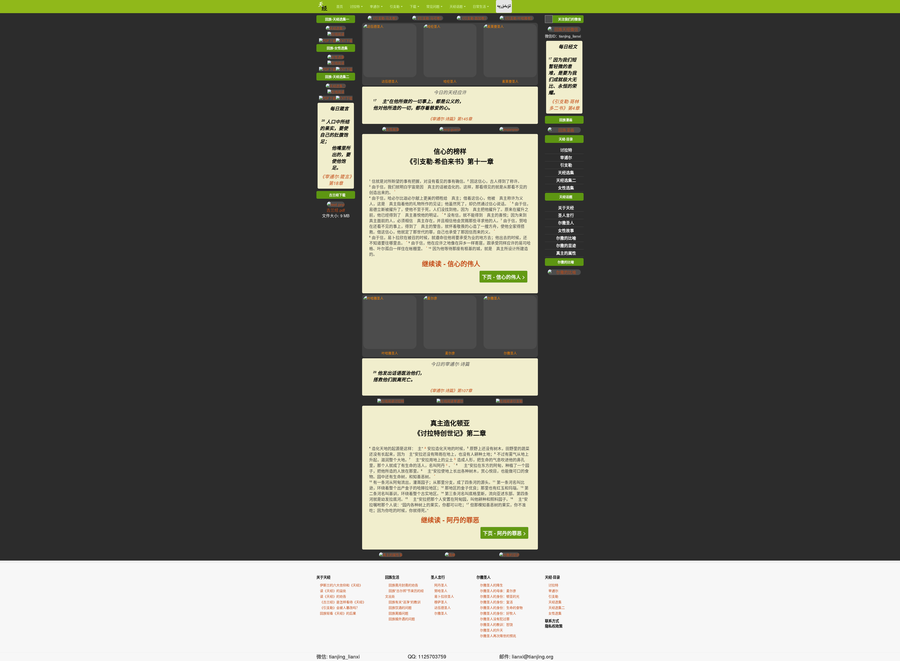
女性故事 (566, 230)
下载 (413, 6)
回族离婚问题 (398, 613)
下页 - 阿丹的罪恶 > (504, 532)
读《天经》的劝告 (333, 596)
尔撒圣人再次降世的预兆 (498, 635)
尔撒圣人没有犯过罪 (495, 618)
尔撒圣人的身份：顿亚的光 (499, 596)
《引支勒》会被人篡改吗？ (339, 607)
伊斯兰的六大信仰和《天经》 (341, 585)
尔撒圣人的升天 (491, 630)
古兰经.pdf (335, 210)
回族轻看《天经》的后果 (338, 613)
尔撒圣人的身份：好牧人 (498, 613)
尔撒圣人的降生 (491, 585)
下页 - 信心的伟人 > (503, 276)
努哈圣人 (440, 590)
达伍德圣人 (442, 607)
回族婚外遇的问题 (402, 618)
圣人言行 (566, 215)
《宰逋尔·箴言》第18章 (336, 179)
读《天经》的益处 (333, 590)
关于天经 (566, 207)
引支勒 (395, 6)
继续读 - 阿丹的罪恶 (450, 520)
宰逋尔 (375, 6)
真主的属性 (566, 253)
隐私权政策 (553, 626)
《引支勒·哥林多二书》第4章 (564, 104)
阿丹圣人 (440, 585)
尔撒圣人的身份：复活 (496, 602)
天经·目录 (552, 577)
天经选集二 (566, 180)
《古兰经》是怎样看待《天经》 (343, 602)
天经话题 (456, 6)
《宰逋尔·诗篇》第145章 (450, 119)
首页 (339, 6)
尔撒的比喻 (566, 238)
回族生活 (392, 577)
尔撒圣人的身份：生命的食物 (501, 607)
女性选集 (566, 188)
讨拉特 (355, 6)
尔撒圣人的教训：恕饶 (496, 624)
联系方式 (552, 620)
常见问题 (432, 6)
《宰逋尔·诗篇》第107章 (450, 390)
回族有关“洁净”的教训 (404, 602)
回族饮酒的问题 (400, 607)
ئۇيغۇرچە (504, 6)
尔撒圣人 (566, 222)
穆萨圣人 (440, 602)
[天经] (322, 6)
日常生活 (479, 6)
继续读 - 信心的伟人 (451, 263)
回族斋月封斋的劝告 (403, 585)
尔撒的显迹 (566, 245)
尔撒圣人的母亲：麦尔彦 (498, 590)
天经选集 (566, 172)
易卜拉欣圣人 (444, 596)
